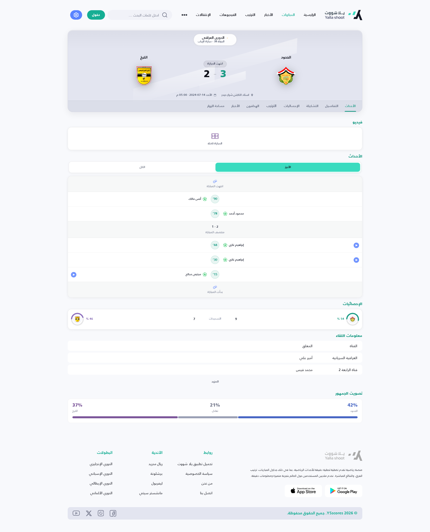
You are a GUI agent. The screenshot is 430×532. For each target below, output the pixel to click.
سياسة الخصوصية (199, 473)
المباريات (288, 15)
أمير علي (306, 357)
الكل (142, 167)
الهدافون (253, 106)
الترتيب (250, 15)
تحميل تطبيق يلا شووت (195, 463)
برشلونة (156, 473)
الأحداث (350, 106)
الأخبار (268, 15)
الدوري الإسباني (100, 473)
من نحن (207, 483)
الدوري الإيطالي (101, 483)
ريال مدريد (155, 463)
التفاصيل (331, 106)
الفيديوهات (228, 15)
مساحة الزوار (215, 106)
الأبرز (288, 167)
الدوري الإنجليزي (101, 463)
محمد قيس (304, 369)
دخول (96, 15)
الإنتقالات (203, 15)
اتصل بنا (206, 492)
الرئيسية (310, 15)
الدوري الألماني (101, 492)
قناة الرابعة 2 (348, 369)
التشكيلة (312, 106)
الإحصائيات (291, 106)
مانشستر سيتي (150, 492)
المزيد (215, 381)
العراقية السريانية (344, 357)
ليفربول (157, 483)
